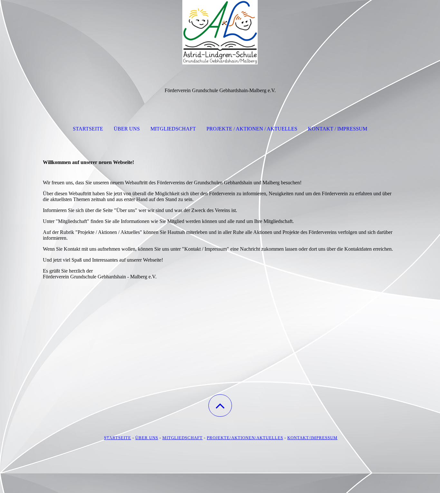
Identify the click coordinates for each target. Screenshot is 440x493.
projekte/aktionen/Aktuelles (245, 437)
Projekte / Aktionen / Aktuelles (251, 128)
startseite (117, 437)
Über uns (127, 128)
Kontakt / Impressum (337, 128)
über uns (146, 437)
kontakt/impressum (312, 437)
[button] (220, 405)
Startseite (88, 128)
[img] (220, 32)
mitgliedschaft (182, 437)
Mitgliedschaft (173, 128)
